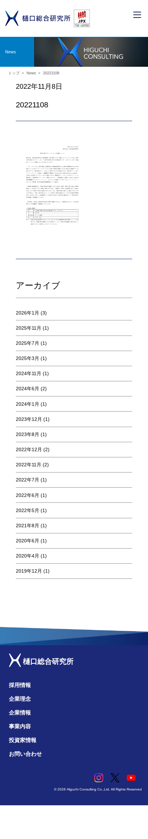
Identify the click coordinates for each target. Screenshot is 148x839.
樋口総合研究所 (47, 661)
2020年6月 (27, 540)
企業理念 (20, 699)
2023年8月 (27, 434)
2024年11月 (28, 373)
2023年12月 (29, 419)
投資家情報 (22, 740)
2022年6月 (27, 495)
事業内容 (20, 726)
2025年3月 (27, 358)
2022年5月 (27, 510)
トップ (14, 73)
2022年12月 (29, 449)
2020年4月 (27, 556)
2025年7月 (27, 343)
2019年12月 (29, 571)
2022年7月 (27, 479)
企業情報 (20, 712)
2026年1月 (27, 313)
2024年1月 (27, 404)
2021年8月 (27, 525)
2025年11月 (28, 328)
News (31, 73)
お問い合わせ (25, 754)
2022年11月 (28, 464)
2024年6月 (27, 388)
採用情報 (20, 685)
